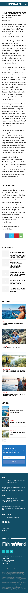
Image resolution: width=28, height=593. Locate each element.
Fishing (5, 321)
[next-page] (5, 440)
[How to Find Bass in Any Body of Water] (14, 359)
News (8, 9)
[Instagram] (7, 551)
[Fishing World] (14, 4)
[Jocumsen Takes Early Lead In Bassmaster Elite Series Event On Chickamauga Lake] (5, 273)
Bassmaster (15, 9)
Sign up (14, 461)
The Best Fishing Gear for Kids (11, 348)
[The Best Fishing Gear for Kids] (14, 336)
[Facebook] (7, 235)
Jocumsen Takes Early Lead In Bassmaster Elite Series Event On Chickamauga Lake (18, 274)
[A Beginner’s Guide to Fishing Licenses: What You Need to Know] (14, 383)
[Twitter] (11, 235)
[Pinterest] (16, 235)
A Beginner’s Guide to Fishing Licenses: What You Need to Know (14, 395)
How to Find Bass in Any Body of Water (14, 371)
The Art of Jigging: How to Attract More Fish (13, 323)
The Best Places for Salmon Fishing (10, 517)
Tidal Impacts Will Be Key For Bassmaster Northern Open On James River (18, 290)
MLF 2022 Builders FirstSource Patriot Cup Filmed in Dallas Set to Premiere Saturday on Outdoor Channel (16, 265)
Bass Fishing (6, 369)
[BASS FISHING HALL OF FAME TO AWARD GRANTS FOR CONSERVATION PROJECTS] (5, 281)
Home (3, 9)
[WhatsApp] (21, 235)
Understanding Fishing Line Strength (11, 506)
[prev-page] (3, 440)
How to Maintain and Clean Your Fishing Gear (13, 504)
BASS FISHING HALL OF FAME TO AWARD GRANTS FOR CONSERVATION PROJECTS (17, 282)
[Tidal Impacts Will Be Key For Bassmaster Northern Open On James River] (5, 289)
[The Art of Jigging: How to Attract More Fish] (14, 311)
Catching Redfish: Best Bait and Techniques (12, 490)
